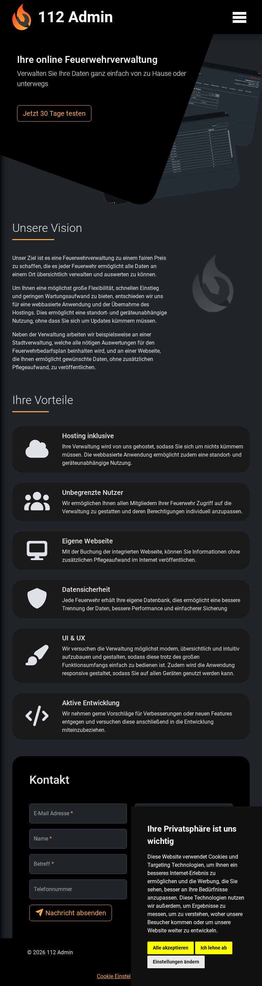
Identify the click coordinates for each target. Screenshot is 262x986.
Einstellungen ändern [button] (176, 961)
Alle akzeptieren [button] (170, 947)
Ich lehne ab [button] (214, 947)
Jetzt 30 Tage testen (54, 113)
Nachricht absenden (75, 913)
